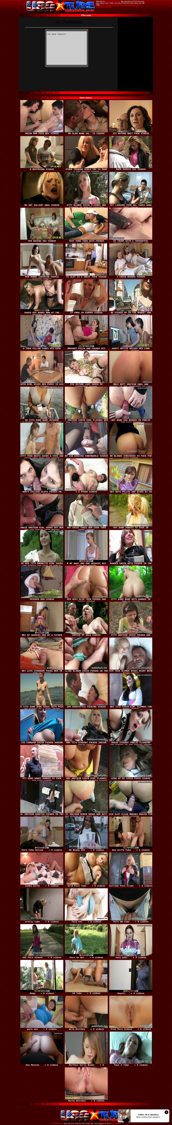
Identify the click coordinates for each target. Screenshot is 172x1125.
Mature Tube (104, 5)
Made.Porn (127, 5)
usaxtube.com (57, 1123)
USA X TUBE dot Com (112, 1)
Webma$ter (115, 1123)
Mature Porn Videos (116, 5)
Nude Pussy (108, 7)
